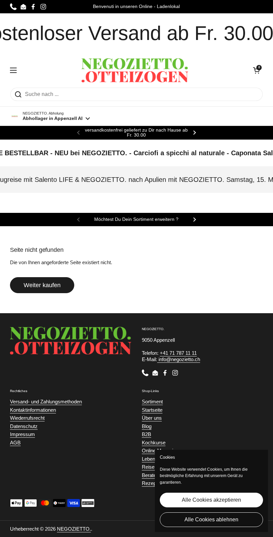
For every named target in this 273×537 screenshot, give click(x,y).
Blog (146, 426)
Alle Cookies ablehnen (211, 519)
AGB (15, 442)
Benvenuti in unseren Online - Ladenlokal (136, 6)
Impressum (22, 434)
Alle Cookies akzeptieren (211, 500)
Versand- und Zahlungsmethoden (46, 401)
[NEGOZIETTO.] (135, 70)
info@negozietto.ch (178, 359)
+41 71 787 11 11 (178, 353)
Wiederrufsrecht (27, 418)
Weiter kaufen (42, 285)
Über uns (152, 418)
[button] (256, 70)
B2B (146, 434)
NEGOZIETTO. (74, 529)
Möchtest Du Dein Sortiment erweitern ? (136, 219)
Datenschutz (24, 426)
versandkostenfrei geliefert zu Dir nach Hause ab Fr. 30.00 (136, 133)
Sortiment (152, 401)
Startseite (152, 410)
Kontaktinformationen (33, 410)
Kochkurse (153, 442)
